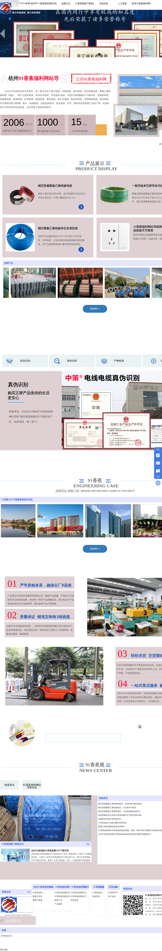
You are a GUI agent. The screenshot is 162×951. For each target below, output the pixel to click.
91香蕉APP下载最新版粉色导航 (17, 499)
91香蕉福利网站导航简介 (39, 892)
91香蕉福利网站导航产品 (67, 887)
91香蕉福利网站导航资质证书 (80, 892)
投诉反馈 (74, 900)
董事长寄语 (37, 896)
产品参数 (58, 904)
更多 (88, 844)
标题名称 (6, 892)
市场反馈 (113, 887)
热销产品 (8, 263)
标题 (4, 930)
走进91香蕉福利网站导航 (45, 887)
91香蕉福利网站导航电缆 (65, 896)
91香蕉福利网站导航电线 (65, 892)
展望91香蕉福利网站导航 (39, 900)
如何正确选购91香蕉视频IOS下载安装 (50, 850)
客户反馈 (111, 896)
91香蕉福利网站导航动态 (98, 892)
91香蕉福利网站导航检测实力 (80, 896)
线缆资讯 (103, 798)
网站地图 (4, 949)
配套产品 (58, 900)
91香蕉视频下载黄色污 (13, 844)
